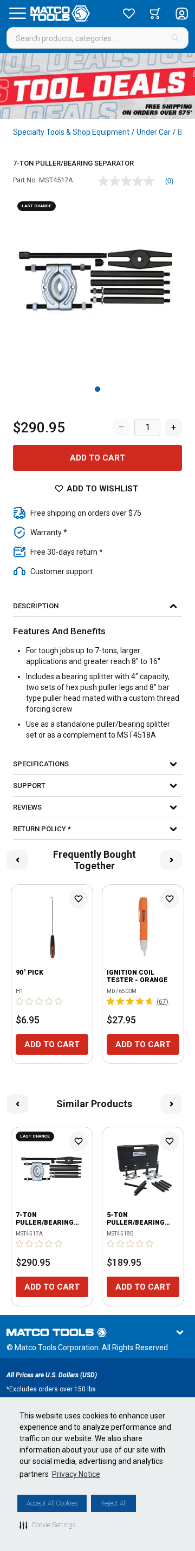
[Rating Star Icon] (20, 1001)
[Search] (175, 38)
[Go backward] (17, 860)
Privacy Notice (76, 1474)
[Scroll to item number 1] (97, 389)
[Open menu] (17, 13)
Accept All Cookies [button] (52, 1503)
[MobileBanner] (97, 86)
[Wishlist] (128, 13)
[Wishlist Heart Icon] (78, 899)
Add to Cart (97, 458)
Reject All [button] (113, 1503)
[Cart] (155, 13)
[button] (47, 1525)
